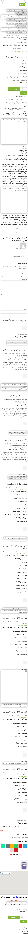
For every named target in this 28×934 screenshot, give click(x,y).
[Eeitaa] (12, 846)
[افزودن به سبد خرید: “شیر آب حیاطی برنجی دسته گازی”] (25, 376)
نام (26, 299)
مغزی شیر (9, 159)
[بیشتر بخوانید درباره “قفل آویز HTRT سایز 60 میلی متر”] (25, 810)
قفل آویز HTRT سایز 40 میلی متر (15, 618)
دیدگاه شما (24, 279)
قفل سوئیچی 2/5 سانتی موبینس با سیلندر (14, 547)
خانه (26, 35)
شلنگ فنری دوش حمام (18, 395)
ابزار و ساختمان (19, 35)
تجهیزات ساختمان (11, 35)
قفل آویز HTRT (21, 778)
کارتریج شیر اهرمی (22, 164)
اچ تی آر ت (21, 785)
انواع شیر (25, 459)
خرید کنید (23, 93)
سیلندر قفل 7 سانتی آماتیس (17, 484)
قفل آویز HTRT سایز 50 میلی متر (15, 712)
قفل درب (16, 551)
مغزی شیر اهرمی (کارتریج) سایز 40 (15, 114)
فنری (23, 408)
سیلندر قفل (23, 491)
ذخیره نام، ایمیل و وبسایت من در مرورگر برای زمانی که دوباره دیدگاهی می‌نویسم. (14, 320)
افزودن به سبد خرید (14, 89)
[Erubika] (8, 846)
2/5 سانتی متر (20, 569)
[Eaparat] (12, 850)
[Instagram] (20, 846)
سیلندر (22, 582)
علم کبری (13, 454)
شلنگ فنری (23, 405)
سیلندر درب (15, 487)
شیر (13, 222)
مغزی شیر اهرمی (22, 57)
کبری (23, 452)
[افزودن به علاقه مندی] (25, 372)
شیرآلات (11, 155)
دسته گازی (10, 364)
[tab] (21, 108)
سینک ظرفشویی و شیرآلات (20, 37)
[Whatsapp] (16, 846)
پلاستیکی (21, 67)
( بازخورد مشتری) (17, 48)
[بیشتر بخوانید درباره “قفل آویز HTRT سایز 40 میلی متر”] (25, 662)
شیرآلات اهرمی (10, 77)
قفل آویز (23, 627)
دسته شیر (24, 180)
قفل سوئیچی (12, 505)
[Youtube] (16, 850)
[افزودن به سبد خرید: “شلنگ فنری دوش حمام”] (25, 423)
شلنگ (10, 409)
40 (23, 148)
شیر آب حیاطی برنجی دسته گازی (15, 350)
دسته (21, 183)
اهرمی (25, 166)
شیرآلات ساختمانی (8, 37)
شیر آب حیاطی (22, 359)
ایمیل (25, 309)
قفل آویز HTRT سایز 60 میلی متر (15, 769)
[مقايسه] (25, 347)
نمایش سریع (25, 380)
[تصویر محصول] (17, 343)
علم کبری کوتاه (22, 449)
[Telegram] (25, 846)
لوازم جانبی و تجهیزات (11, 715)
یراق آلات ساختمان (22, 487)
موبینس (22, 559)
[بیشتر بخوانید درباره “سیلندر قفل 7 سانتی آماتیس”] (25, 529)
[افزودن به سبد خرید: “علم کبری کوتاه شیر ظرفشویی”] (25, 468)
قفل (4, 551)
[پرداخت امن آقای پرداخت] (24, 865)
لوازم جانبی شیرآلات (22, 39)
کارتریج (25, 169)
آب (20, 178)
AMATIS (18, 495)
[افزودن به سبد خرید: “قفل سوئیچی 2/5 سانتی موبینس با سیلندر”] (25, 600)
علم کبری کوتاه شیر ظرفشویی (16, 440)
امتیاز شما (24, 273)
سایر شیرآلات (15, 353)
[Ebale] (3, 846)
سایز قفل (24, 638)
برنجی (6, 362)
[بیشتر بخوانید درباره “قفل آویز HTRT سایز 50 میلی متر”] (25, 755)
